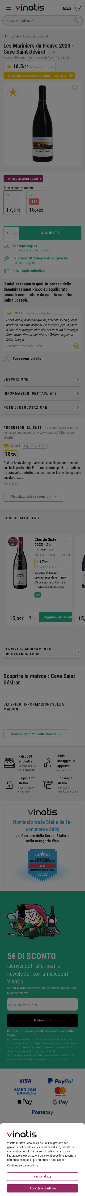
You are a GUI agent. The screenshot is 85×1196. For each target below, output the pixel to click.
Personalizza (42, 1176)
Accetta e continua (43, 1188)
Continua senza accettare (22, 1165)
